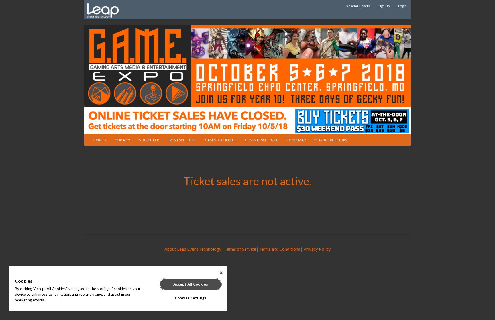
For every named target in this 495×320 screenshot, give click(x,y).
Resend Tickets (358, 6)
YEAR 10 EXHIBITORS (330, 140)
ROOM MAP (296, 140)
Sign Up (384, 6)
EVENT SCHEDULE (182, 140)
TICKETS (99, 140)
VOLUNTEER (149, 140)
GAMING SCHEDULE (221, 140)
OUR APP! (122, 140)
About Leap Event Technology (192, 249)
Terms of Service (240, 249)
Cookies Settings (191, 298)
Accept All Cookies (190, 284)
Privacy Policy (317, 249)
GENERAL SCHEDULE (261, 140)
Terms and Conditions (279, 249)
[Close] (221, 272)
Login (402, 6)
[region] (118, 288)
